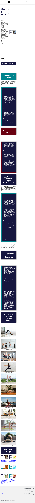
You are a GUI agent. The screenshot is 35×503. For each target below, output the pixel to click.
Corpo (1, 60)
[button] (22, 2)
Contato (2, 493)
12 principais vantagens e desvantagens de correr (4, 461)
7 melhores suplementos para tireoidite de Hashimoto (12, 471)
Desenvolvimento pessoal (5, 60)
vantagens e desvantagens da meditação (4, 46)
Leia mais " (10, 472)
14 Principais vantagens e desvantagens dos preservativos (12, 461)
